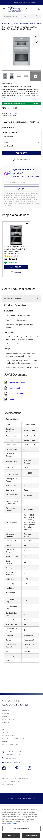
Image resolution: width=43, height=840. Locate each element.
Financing (5, 722)
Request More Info (23, 160)
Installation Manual (17, 394)
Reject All (11, 835)
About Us (5, 729)
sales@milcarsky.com (13, 762)
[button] (4, 9)
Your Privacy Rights (21, 829)
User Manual (14, 388)
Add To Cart (21, 153)
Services (5, 732)
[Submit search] (37, 16)
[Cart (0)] (39, 9)
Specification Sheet (17, 382)
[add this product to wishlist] (36, 42)
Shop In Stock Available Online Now (22, 2)
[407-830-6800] (32, 9)
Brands (5, 716)
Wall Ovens (24, 23)
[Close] (40, 809)
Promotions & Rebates (10, 719)
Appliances (6, 23)
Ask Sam (22, 189)
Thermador (14, 113)
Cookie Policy (12, 824)
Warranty (12, 399)
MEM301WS (12, 116)
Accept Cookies (31, 835)
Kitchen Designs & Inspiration (13, 738)
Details (35, 103)
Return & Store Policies (10, 745)
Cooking (15, 23)
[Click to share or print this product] (36, 35)
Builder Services (8, 735)
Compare (17, 272)
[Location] (26, 9)
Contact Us (6, 741)
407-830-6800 (10, 758)
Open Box (5, 713)
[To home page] (15, 9)
